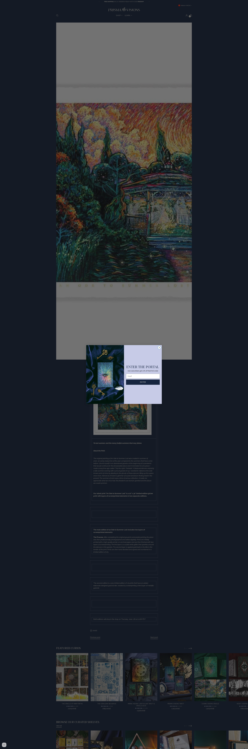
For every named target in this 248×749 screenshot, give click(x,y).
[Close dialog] (159, 347)
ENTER (143, 382)
